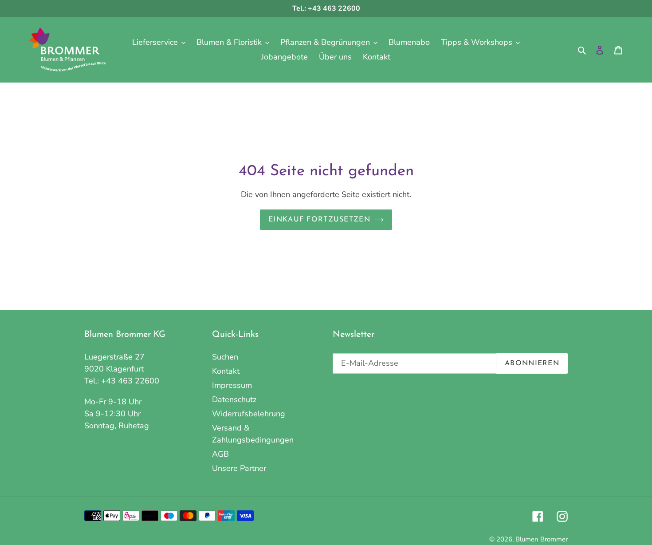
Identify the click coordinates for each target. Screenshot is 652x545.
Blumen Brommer (541, 539)
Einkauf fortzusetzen (319, 219)
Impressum (232, 385)
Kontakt (226, 371)
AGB (220, 454)
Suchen (225, 356)
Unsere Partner (239, 468)
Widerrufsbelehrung (248, 413)
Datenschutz (234, 399)
